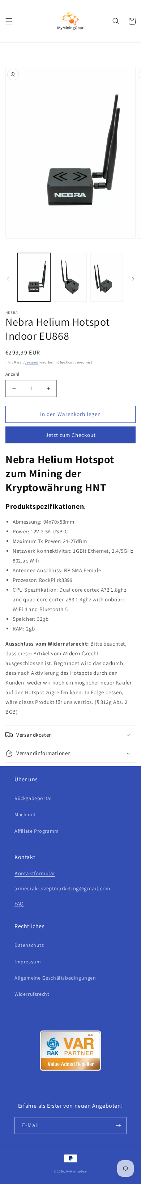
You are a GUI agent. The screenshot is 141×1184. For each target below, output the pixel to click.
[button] (9, 21)
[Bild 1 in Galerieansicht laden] (34, 277)
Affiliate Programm (36, 831)
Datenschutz (29, 945)
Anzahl (12, 374)
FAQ (19, 903)
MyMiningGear (76, 1171)
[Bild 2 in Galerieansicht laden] (70, 277)
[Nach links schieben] (8, 279)
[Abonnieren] (118, 1125)
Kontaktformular (34, 873)
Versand (31, 362)
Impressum (27, 961)
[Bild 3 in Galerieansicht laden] (106, 277)
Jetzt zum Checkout (71, 434)
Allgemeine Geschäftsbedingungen (55, 978)
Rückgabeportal (33, 798)
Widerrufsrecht (31, 994)
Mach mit (25, 814)
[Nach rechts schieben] (133, 279)
